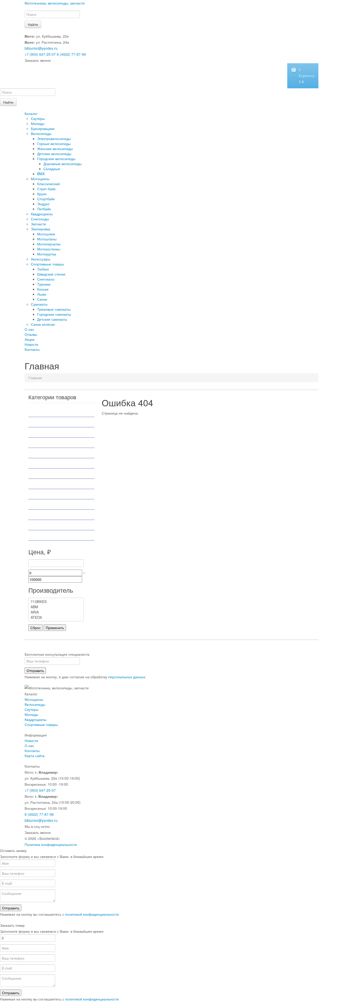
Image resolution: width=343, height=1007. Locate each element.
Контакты (32, 349)
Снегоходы (40, 218)
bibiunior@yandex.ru (41, 48)
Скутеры (38, 118)
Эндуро (43, 203)
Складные (51, 168)
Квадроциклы (42, 213)
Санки (42, 299)
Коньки (42, 289)
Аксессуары (40, 258)
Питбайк (44, 208)
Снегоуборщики (47, 514)
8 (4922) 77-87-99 (71, 54)
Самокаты (39, 304)
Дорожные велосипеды (62, 163)
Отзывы (31, 334)
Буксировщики (42, 128)
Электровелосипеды (54, 138)
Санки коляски (43, 324)
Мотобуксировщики (51, 442)
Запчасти (38, 223)
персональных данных (126, 676)
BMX (41, 173)
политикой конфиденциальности (92, 914)
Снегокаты (45, 279)
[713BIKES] (56, 601)
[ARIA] (56, 612)
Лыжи (41, 294)
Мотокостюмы (48, 248)
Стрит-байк (46, 188)
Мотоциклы (40, 178)
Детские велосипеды (54, 153)
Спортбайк (46, 198)
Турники (43, 284)
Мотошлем (46, 233)
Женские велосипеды (55, 148)
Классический (48, 183)
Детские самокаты (52, 319)
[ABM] (56, 607)
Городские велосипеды (56, 158)
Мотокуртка (46, 253)
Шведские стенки (51, 274)
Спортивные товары (47, 263)
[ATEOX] (56, 617)
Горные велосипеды (54, 143)
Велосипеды (41, 133)
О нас (29, 329)
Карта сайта (34, 755)
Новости (31, 344)
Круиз (41, 193)
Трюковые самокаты (54, 309)
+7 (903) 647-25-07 (40, 54)
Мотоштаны (46, 238)
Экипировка (40, 228)
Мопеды (37, 123)
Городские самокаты (54, 314)
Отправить (35, 670)
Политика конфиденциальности (51, 844)
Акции (29, 339)
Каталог (31, 113)
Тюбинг (43, 269)
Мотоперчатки (49, 243)
